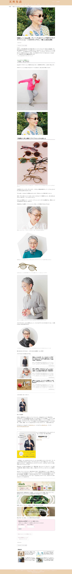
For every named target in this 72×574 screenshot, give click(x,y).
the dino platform (37, 572)
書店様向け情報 (29, 570)
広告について (17, 570)
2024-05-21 (19, 42)
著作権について (23, 570)
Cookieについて (54, 570)
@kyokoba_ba (32, 425)
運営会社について (35, 570)
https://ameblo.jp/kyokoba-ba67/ (23, 426)
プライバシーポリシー (47, 570)
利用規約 (41, 570)
